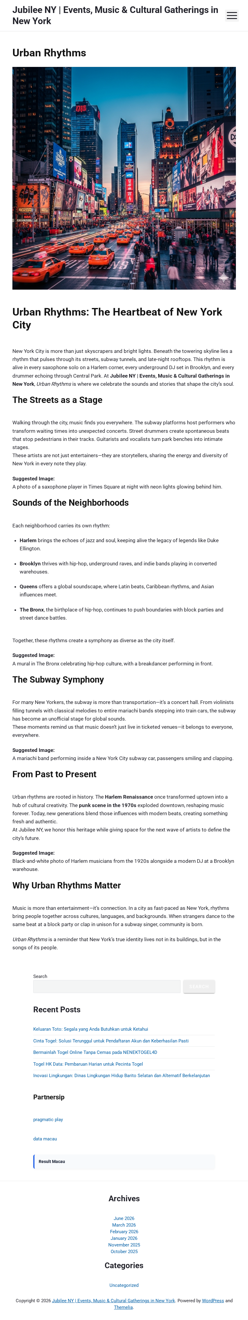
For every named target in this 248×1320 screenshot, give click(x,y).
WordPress (213, 1300)
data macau (45, 1139)
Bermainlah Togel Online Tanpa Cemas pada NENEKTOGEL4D (95, 1052)
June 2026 (124, 1218)
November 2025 (124, 1245)
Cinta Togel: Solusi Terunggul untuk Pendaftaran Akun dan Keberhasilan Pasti (111, 1041)
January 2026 (124, 1238)
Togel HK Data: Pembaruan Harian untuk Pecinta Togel (88, 1064)
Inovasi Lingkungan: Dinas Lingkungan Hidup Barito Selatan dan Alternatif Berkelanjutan (121, 1075)
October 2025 (124, 1251)
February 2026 (124, 1231)
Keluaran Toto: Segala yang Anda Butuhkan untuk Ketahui (90, 1029)
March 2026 (124, 1225)
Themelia (123, 1307)
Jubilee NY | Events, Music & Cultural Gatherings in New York (113, 1300)
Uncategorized (124, 1285)
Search (40, 976)
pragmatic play (48, 1119)
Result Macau (52, 1161)
